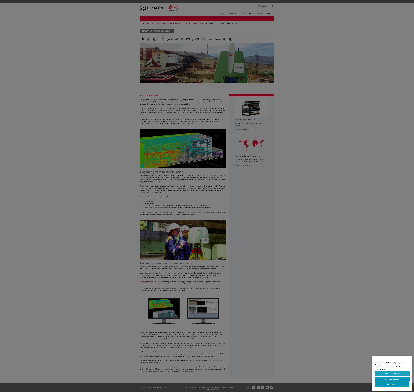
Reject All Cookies (392, 379)
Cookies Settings (392, 384)
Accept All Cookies (392, 374)
